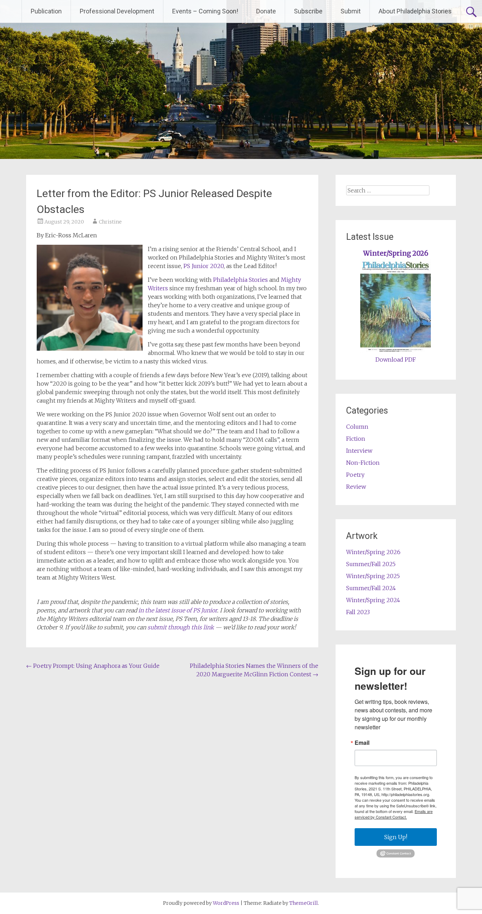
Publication (46, 11)
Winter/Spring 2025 (373, 576)
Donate (266, 11)
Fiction (355, 438)
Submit (351, 11)
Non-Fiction (363, 462)
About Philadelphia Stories (415, 11)
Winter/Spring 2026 (395, 253)
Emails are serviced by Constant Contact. (394, 814)
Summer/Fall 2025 (371, 564)
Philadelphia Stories (240, 279)
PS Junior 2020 (203, 265)
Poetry (355, 474)
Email (362, 743)
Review (356, 486)
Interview (359, 450)
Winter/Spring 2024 (373, 600)
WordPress (226, 903)
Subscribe (308, 11)
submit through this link (180, 627)
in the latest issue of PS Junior (177, 610)
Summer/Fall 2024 (371, 588)
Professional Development (117, 11)
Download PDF (395, 359)
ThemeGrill (303, 903)
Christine (110, 222)
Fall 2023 (358, 612)
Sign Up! (395, 837)
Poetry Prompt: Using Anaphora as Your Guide (92, 665)
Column (357, 426)
